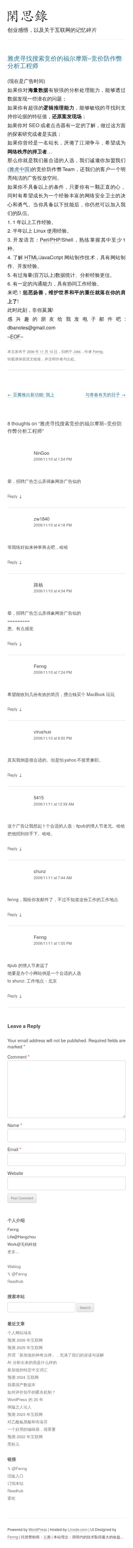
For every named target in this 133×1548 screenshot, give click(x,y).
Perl (44, 239)
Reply (12, 496)
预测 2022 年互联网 (25, 1436)
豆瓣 (47, 1536)
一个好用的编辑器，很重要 (31, 1429)
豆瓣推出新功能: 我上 (30, 394)
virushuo (42, 731)
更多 (11, 1251)
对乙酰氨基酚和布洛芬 (27, 1422)
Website (15, 1173)
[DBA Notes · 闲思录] (27, 16)
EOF (15, 336)
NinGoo (41, 452)
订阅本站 (15, 1483)
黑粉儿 (13, 1444)
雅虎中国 (19, 169)
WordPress (37, 1529)
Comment (18, 1057)
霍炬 (11, 1498)
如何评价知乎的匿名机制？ (31, 1392)
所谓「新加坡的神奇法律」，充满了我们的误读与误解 (55, 1355)
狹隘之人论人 (19, 1407)
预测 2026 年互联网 (25, 1340)
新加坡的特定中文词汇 (27, 1370)
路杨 (38, 584)
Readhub (15, 1281)
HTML (31, 257)
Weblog (14, 1266)
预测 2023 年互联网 (25, 1414)
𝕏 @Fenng (17, 1274)
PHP (55, 239)
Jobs (77, 351)
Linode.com (78, 1529)
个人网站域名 (19, 1332)
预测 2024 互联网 (23, 1377)
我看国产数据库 (21, 1384)
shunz (40, 871)
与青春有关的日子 (105, 394)
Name (14, 1125)
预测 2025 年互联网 (25, 1347)
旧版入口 (15, 1476)
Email (14, 1149)
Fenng (97, 351)
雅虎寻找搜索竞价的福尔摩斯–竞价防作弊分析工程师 (64, 62)
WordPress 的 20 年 (25, 1399)
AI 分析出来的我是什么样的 (32, 1362)
